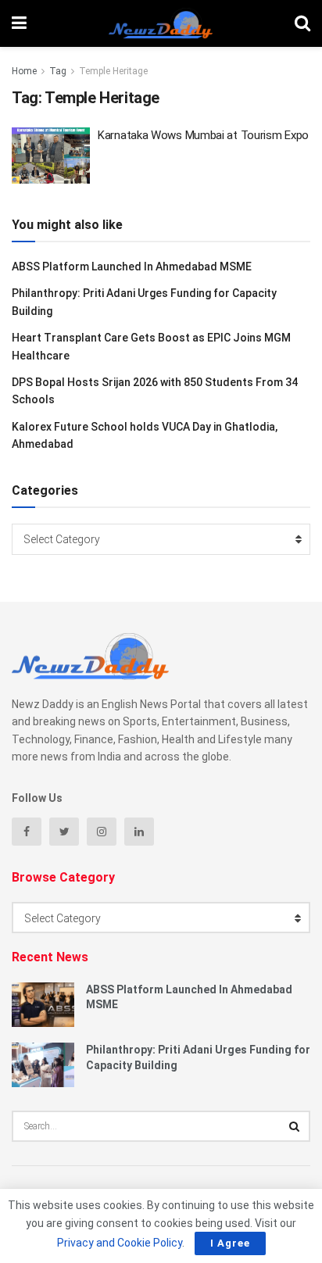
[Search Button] (294, 1126)
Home (24, 71)
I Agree (230, 1243)
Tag (57, 71)
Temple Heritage (113, 71)
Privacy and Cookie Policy (119, 1242)
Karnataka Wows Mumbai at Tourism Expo (203, 135)
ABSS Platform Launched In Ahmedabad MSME (132, 266)
